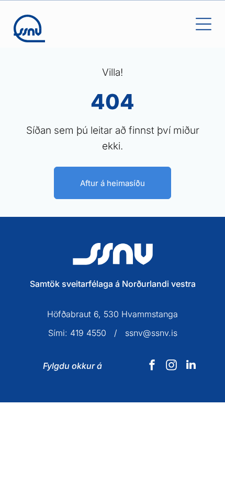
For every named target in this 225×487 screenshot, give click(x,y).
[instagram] (171, 366)
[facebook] (152, 366)
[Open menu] (203, 24)
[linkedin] (191, 366)
